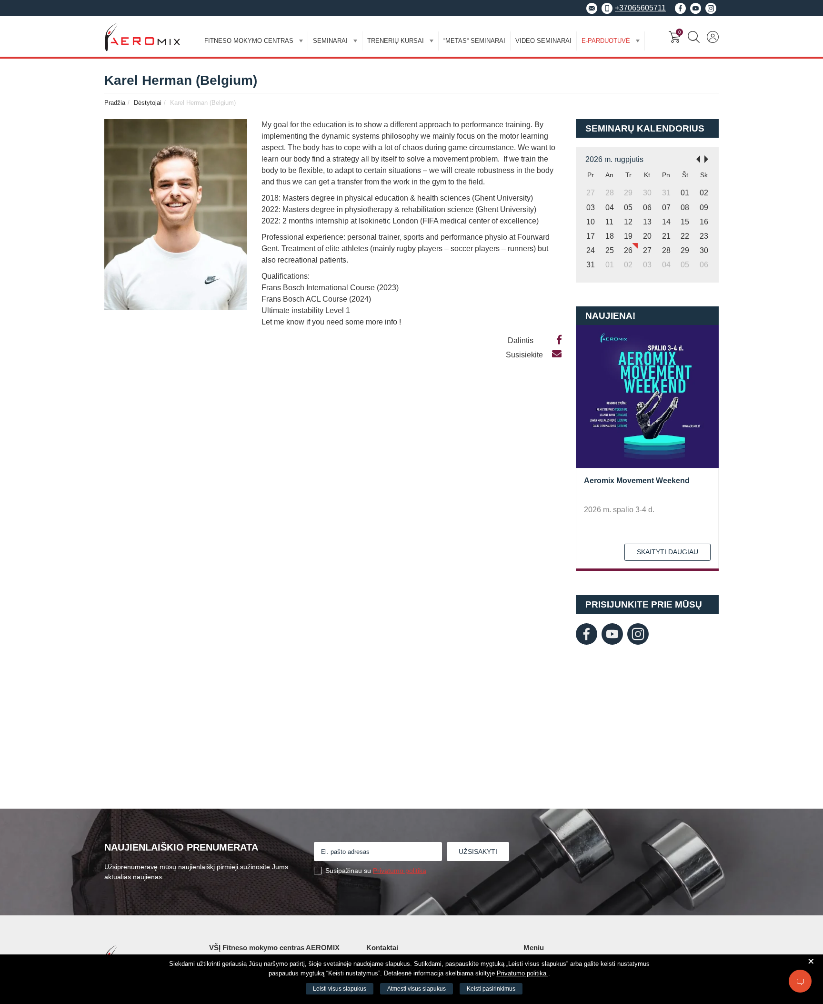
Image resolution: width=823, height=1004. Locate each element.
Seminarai (330, 40)
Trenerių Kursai (395, 40)
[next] (709, 158)
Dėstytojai (147, 102)
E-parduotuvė (606, 40)
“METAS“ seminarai (474, 40)
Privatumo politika (399, 870)
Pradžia (114, 102)
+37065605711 (640, 8)
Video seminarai (543, 40)
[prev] (695, 158)
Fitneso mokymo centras (248, 40)
